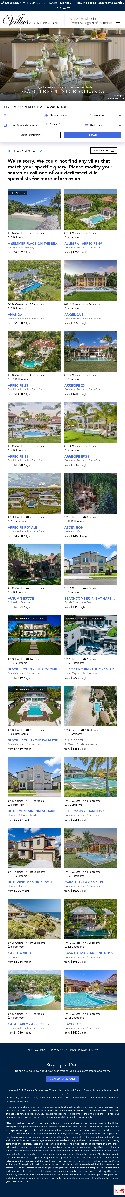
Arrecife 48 (18, 456)
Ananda (15, 314)
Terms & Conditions (62, 1050)
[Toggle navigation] (118, 21)
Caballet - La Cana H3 (83, 882)
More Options (31, 135)
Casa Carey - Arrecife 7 (28, 1024)
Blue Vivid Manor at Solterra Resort (41, 882)
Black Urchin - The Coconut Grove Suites (45, 669)
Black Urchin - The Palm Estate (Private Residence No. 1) (58, 740)
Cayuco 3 (72, 1024)
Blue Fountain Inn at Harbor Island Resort (47, 811)
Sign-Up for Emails (62, 1079)
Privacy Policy (88, 1050)
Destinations (36, 1050)
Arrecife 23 (18, 385)
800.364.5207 (12, 3)
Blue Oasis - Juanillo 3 (84, 811)
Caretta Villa (20, 953)
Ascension (73, 527)
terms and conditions (17, 1101)
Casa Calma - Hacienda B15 (88, 953)
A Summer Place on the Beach (35, 243)
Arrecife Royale (22, 527)
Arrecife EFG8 (76, 456)
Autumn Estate (21, 598)
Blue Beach (74, 740)
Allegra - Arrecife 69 (83, 243)
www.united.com (20, 1181)
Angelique (73, 314)
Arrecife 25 (74, 385)
